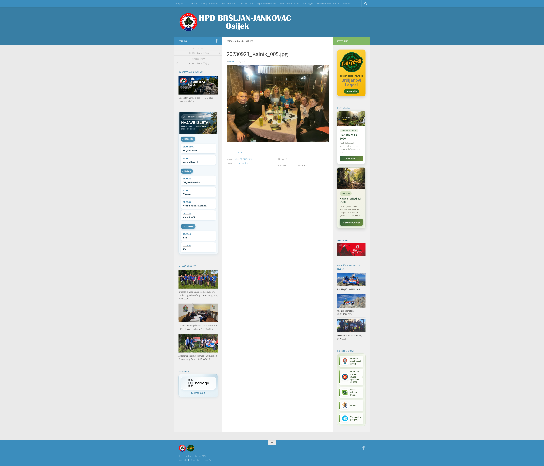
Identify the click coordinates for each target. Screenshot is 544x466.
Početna (180, 3)
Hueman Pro (206, 460)
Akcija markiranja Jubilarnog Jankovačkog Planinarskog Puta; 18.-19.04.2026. (197, 357)
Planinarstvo (245, 3)
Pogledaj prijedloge (351, 222)
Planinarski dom (228, 3)
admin (231, 61)
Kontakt (346, 3)
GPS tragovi (307, 3)
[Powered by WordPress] (188, 460)
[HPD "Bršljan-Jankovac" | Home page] (235, 22)
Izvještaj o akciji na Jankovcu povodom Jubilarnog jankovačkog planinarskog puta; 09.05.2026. (198, 295)
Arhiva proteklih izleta (327, 3)
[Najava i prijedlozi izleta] (351, 178)
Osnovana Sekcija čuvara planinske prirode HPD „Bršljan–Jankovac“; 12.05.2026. (198, 327)
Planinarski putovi (288, 3)
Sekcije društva (208, 3)
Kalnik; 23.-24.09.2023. (243, 159)
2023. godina (243, 163)
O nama (191, 3)
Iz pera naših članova (266, 3)
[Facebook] (216, 41)
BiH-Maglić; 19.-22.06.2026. (348, 289)
